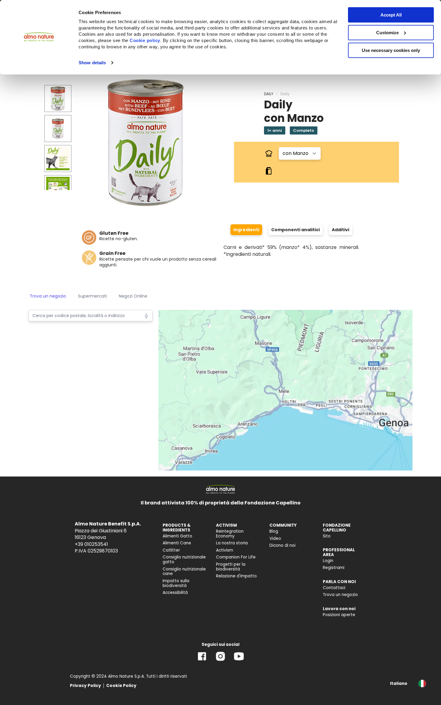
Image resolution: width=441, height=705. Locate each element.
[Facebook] (202, 661)
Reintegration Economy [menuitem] (230, 533)
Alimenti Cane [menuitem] (177, 543)
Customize (387, 32)
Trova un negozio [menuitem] (340, 595)
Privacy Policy (85, 685)
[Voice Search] (146, 315)
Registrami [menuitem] (333, 567)
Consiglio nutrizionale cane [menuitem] (184, 571)
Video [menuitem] (275, 538)
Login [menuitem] (328, 561)
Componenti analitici (295, 230)
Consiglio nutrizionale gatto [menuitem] (184, 559)
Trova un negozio (48, 296)
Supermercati (92, 296)
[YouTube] (239, 661)
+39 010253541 (91, 544)
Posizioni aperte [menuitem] (339, 615)
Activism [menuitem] (224, 550)
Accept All (391, 14)
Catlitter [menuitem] (171, 550)
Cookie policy (145, 40)
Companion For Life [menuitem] (236, 557)
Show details (92, 62)
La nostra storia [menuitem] (232, 543)
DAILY (268, 93)
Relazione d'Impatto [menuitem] (236, 576)
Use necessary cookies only (391, 50)
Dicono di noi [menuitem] (282, 545)
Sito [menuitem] (327, 536)
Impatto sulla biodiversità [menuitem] (176, 583)
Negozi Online (133, 296)
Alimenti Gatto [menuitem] (177, 536)
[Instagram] (220, 661)
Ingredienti (246, 230)
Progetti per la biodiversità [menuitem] (230, 566)
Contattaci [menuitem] (334, 588)
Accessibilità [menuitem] (175, 592)
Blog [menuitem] (273, 531)
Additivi (340, 230)
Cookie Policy (121, 685)
